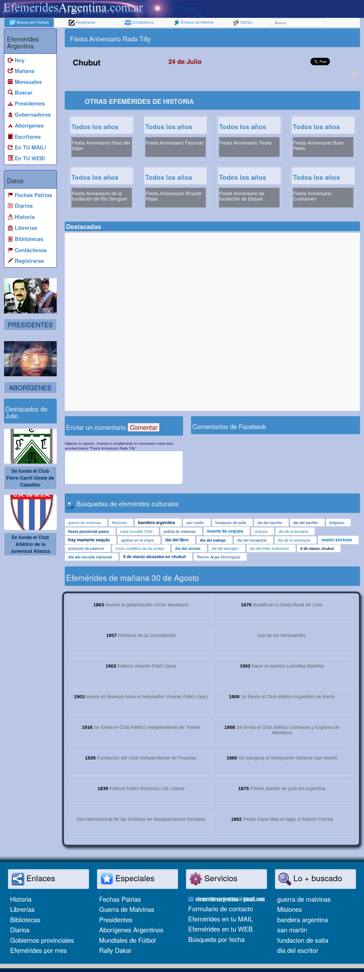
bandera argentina (302, 919)
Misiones (289, 909)
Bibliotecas (25, 919)
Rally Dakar (115, 950)
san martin (292, 929)
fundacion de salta (302, 940)
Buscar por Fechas (32, 22)
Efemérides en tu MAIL (220, 918)
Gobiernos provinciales (42, 940)
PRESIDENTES (30, 324)
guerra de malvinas (304, 899)
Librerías (22, 909)
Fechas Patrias (120, 899)
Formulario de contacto (220, 908)
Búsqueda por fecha (216, 939)
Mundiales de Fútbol (127, 940)
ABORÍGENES (30, 387)
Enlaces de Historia (196, 22)
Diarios (246, 22)
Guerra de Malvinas (126, 909)
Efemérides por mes (38, 950)
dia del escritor (297, 950)
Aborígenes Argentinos (131, 929)
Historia (20, 899)
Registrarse (85, 22)
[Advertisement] (285, 38)
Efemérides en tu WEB (220, 928)
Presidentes (115, 919)
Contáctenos (142, 22)
